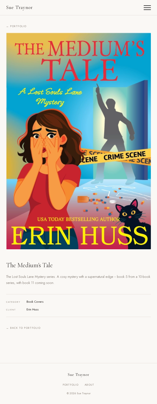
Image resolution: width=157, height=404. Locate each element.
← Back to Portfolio (23, 328)
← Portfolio (16, 26)
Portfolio (71, 385)
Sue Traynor (19, 7)
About (89, 385)
